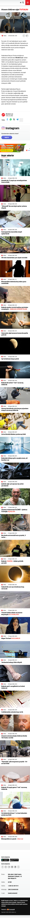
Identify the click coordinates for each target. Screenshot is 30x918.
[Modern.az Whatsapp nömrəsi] (15, 867)
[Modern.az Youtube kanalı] (12, 867)
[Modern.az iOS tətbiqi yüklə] (14, 860)
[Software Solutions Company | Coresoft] (11, 909)
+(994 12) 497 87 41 (13, 886)
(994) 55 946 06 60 (13, 889)
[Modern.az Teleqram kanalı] (9, 867)
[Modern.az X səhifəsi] (18, 867)
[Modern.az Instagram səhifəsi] (5, 867)
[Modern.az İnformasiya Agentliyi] (7, 852)
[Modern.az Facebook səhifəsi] (2, 867)
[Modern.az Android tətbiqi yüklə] (5, 860)
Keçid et (7, 137)
